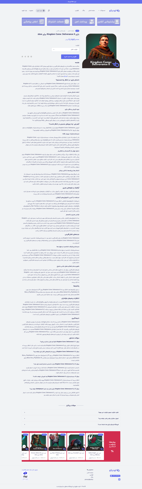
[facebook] (31, 57)
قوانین (77, 10)
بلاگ (83, 10)
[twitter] (28, 57)
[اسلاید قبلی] (24, 446)
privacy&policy (89, 479)
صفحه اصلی (91, 10)
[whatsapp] (22, 57)
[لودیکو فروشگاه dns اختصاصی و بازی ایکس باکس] (114, 10)
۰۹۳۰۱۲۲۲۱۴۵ (116, 476)
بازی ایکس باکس (60, 31)
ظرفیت (77, 45)
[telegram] (25, 57)
